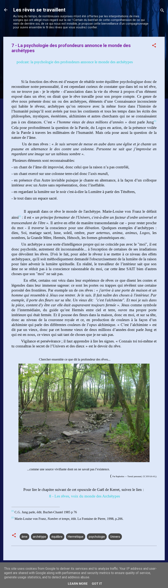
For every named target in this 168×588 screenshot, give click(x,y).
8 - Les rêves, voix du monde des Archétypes (84, 496)
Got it (97, 584)
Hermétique (75, 537)
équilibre (56, 537)
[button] (154, 46)
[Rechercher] (162, 11)
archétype (39, 537)
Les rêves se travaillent (39, 10)
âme (24, 537)
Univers (115, 537)
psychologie (97, 537)
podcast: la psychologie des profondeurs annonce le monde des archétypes (74, 62)
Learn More (78, 584)
